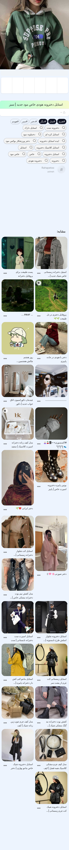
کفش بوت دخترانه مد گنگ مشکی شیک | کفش (56, 723)
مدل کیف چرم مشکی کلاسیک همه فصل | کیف (55, 766)
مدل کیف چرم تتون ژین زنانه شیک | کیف (22, 723)
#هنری (62, 121)
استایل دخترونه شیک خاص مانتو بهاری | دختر (22, 766)
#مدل (52, 121)
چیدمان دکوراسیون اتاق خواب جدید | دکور (21, 401)
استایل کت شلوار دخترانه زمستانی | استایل (24, 553)
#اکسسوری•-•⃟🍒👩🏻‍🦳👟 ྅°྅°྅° (55, 444)
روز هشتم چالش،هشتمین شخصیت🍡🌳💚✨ (23, 359)
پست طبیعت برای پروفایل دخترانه (24, 273)
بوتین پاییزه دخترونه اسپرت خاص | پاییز (57, 487)
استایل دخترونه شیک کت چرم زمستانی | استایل (57, 809)
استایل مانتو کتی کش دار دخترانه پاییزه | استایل (22, 681)
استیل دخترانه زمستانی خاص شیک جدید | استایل (55, 274)
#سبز (24, 121)
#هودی (15, 121)
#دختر (34, 121)
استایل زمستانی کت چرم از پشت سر (57, 680)
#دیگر (43, 121)
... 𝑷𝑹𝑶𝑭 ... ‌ (27, 314)
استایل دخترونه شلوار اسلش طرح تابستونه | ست (56, 638)
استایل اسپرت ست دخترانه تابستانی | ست (22, 638)
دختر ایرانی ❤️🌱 (24, 508)
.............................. (56, 399)
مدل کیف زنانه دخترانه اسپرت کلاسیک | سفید (22, 444)
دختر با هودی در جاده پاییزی (57, 359)
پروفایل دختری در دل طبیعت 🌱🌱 (57, 316)
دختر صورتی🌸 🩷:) (57, 573)
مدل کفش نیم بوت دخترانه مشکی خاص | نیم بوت (22, 595)
